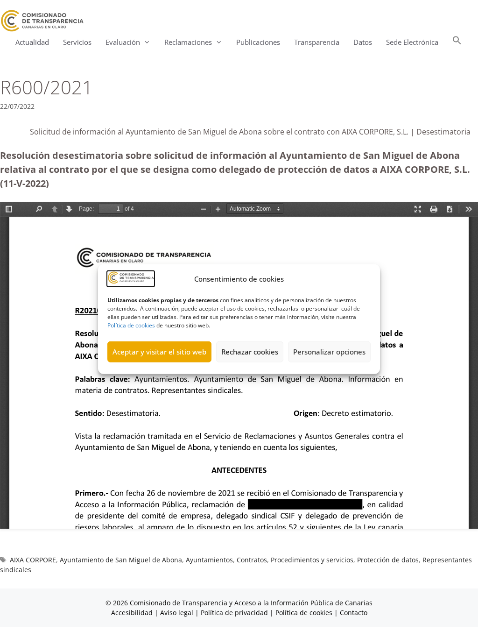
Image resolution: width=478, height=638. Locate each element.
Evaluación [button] (122, 42)
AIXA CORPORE (33, 559)
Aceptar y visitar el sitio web (159, 351)
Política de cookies (131, 325)
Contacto (353, 612)
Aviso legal (176, 612)
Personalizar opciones (329, 351)
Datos (362, 42)
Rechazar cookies (249, 351)
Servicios (77, 42)
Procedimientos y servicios (312, 559)
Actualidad (32, 42)
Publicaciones (258, 42)
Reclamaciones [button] (188, 42)
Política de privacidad (234, 612)
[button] (457, 42)
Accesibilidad (133, 612)
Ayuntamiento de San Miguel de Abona (121, 559)
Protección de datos (388, 559)
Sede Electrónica (412, 42)
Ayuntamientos (209, 559)
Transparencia (316, 42)
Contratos (252, 559)
